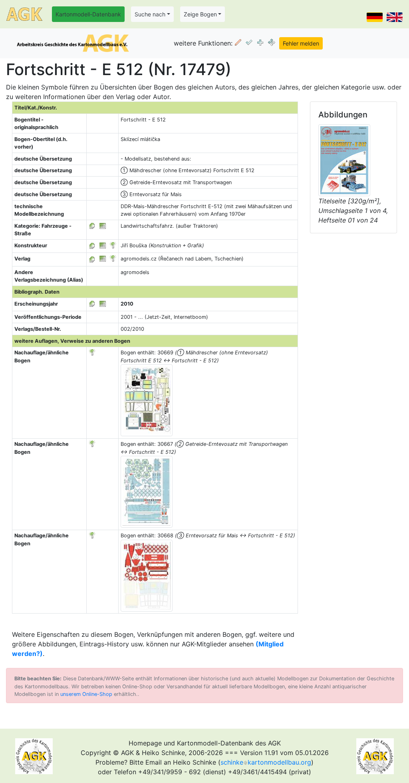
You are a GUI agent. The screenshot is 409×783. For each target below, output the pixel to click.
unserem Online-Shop (86, 694)
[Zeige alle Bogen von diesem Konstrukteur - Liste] (92, 245)
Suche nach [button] (150, 14)
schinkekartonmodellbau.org (265, 762)
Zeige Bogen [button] (200, 14)
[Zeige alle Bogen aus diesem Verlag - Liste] (92, 259)
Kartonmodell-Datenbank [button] (88, 14)
